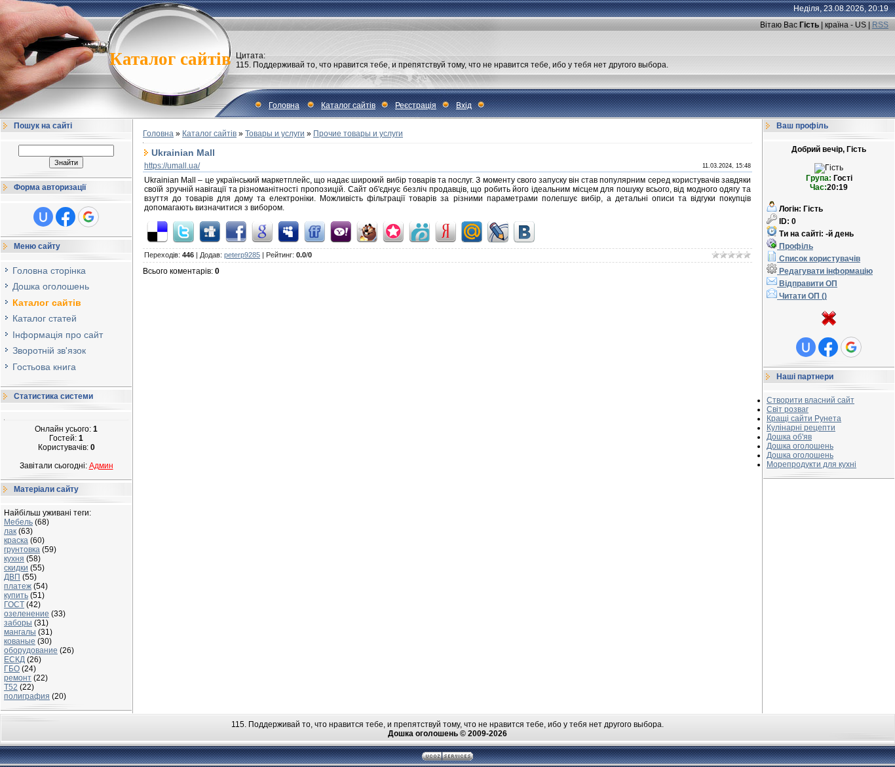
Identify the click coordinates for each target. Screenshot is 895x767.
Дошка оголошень (800, 446)
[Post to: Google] (262, 231)
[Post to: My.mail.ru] (472, 231)
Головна (284, 105)
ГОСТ (14, 604)
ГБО (12, 668)
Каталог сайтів (348, 105)
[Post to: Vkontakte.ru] (524, 231)
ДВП (12, 577)
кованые (19, 641)
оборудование (31, 650)
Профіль (795, 246)
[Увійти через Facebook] (65, 217)
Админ (101, 465)
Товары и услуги (275, 133)
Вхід (464, 105)
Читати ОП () (802, 296)
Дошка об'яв (789, 436)
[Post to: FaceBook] (236, 231)
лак (10, 531)
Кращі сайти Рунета (804, 418)
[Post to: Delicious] (157, 231)
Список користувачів (818, 258)
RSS (880, 24)
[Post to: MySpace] (288, 231)
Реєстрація (415, 105)
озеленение (26, 613)
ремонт (17, 678)
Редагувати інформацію (825, 271)
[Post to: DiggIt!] (210, 231)
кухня (14, 558)
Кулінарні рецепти (801, 427)
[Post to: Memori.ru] (393, 231)
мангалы (20, 632)
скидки (16, 567)
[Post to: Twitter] (183, 231)
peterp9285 (242, 255)
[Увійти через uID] (43, 217)
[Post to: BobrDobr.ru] (367, 231)
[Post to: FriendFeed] (314, 231)
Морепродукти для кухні (811, 464)
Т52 (11, 687)
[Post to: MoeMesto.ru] (419, 231)
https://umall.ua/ (172, 165)
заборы (18, 622)
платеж (17, 586)
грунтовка (22, 549)
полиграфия (27, 696)
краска (16, 540)
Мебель (18, 522)
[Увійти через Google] (88, 216)
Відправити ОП (807, 283)
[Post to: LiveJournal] (498, 231)
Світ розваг (788, 409)
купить (16, 595)
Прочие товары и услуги (358, 133)
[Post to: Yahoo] (341, 231)
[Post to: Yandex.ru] (445, 231)
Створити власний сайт (810, 400)
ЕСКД (14, 659)
